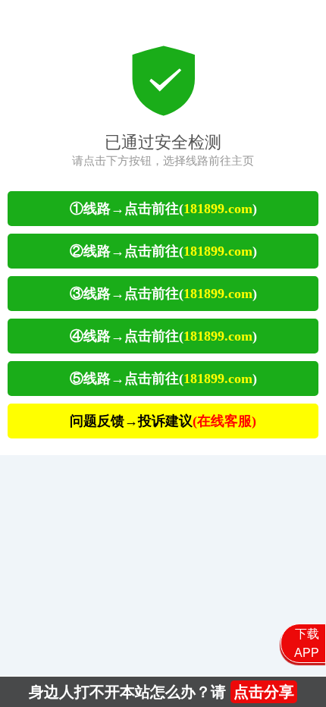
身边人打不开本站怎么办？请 (161, 691)
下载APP (306, 643)
